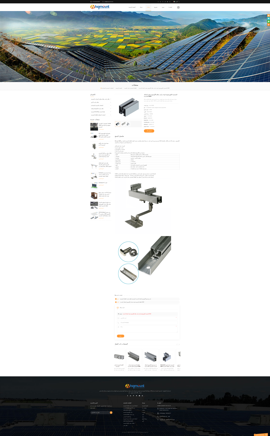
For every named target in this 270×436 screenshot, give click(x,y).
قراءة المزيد (101, 129)
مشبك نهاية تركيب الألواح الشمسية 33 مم (103, 144)
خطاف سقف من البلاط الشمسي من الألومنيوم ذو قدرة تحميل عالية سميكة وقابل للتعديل (105, 155)
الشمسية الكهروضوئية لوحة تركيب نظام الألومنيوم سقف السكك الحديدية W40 (137, 314)
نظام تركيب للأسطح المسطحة (97, 108)
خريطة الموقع (144, 419)
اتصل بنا (170, 7)
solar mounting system (128, 421)
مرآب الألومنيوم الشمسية (127, 412)
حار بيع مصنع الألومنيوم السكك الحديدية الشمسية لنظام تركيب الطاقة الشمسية (135, 299)
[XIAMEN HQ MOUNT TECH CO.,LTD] (100, 7)
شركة (141, 7)
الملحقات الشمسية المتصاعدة (107, 88)
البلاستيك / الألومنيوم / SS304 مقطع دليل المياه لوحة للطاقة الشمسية (105, 125)
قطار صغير (125, 425)
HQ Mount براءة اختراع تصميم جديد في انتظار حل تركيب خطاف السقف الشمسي (105, 174)
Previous (177, 344)
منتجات (148, 7)
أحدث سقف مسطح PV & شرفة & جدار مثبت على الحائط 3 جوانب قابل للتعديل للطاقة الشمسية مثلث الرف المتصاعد (105, 194)
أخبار (143, 414)
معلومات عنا (144, 408)
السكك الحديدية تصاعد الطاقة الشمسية (130, 406)
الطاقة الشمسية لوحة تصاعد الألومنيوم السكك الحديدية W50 (132, 302)
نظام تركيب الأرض (95, 102)
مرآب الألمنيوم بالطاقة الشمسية (129, 408)
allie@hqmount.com (108, 1)
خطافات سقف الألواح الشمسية (129, 423)
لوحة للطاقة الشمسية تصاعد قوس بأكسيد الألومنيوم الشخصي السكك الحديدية (155, 365)
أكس (143, 421)
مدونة (163, 7)
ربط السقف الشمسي (127, 416)
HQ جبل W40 (118, 141)
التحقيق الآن (149, 131)
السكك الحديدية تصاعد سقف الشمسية (130, 419)
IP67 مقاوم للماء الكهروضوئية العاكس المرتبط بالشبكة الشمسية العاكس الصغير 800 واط (104, 135)
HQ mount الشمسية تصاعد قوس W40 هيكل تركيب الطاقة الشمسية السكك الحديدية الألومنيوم (139, 365)
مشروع (155, 7)
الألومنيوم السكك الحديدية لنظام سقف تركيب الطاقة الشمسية (172, 365)
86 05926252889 (163, 416)
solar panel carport (127, 410)
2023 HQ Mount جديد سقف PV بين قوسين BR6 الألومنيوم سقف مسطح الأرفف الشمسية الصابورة (105, 214)
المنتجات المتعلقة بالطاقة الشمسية (98, 115)
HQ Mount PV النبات (103, 183)
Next (179, 344)
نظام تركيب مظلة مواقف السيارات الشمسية (100, 99)
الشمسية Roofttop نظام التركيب (98, 112)
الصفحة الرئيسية (132, 7)
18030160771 (168, 413)
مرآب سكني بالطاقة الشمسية (128, 414)
